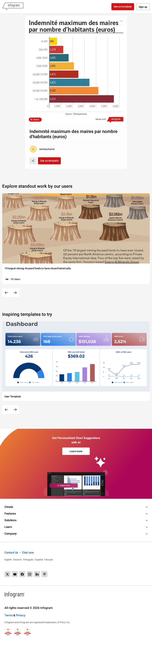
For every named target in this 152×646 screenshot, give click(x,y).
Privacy (20, 615)
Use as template (123, 6)
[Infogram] (12, 7)
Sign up (143, 6)
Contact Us (11, 552)
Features (10, 513)
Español (39, 559)
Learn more (76, 451)
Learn (8, 527)
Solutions (10, 520)
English (8, 559)
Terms (8, 615)
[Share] (33, 160)
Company (10, 533)
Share (36, 119)
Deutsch (17, 559)
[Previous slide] (6, 292)
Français (48, 559)
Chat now (28, 552)
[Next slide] (15, 292)
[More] (121, 21)
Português (28, 559)
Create (8, 507)
